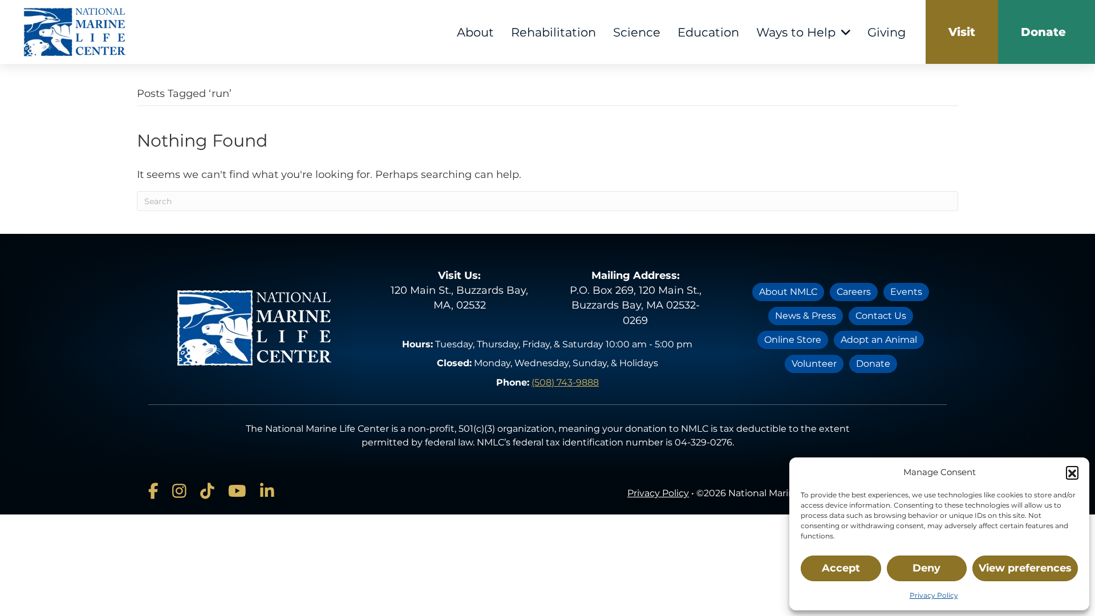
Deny (926, 568)
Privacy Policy (934, 595)
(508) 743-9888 (565, 382)
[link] (962, 32)
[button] (1072, 472)
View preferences (1025, 568)
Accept (841, 568)
